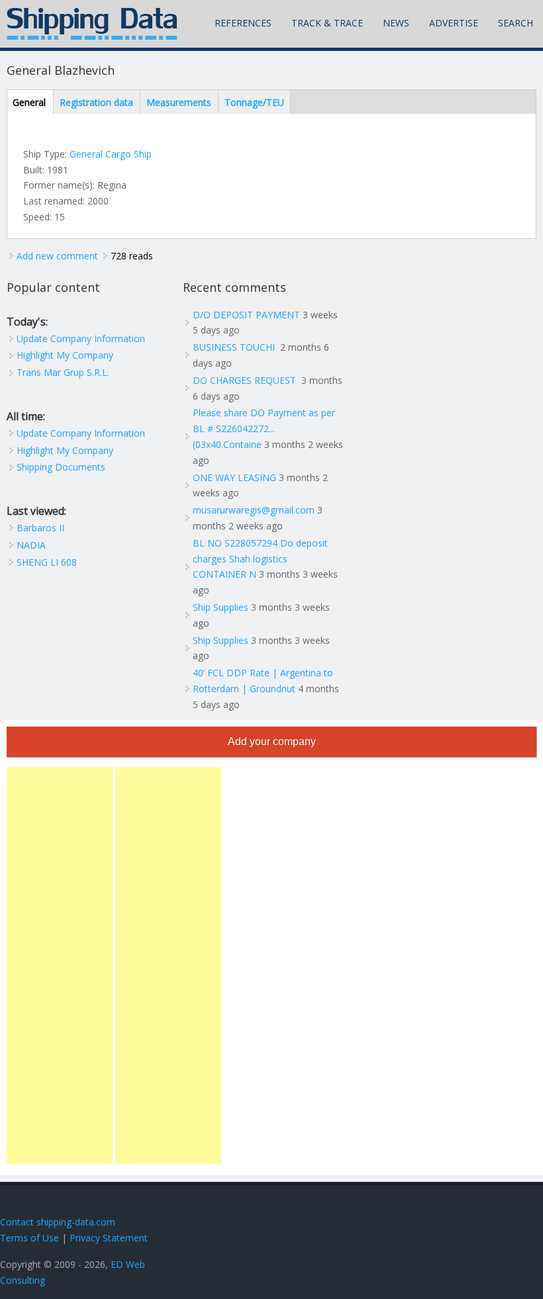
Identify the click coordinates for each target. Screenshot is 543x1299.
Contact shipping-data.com (57, 1222)
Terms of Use (29, 1238)
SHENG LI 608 (47, 562)
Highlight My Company (65, 355)
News (396, 23)
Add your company (272, 741)
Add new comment (57, 255)
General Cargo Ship (111, 154)
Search (515, 23)
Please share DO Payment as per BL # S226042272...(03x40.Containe (264, 428)
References (243, 23)
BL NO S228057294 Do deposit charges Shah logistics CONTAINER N (260, 559)
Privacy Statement (109, 1238)
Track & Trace (327, 23)
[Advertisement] (60, 965)
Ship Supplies (220, 607)
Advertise (453, 23)
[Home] (92, 23)
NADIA (31, 545)
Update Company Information (81, 338)
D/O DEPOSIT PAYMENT (246, 314)
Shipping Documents (61, 467)
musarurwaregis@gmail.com (254, 510)
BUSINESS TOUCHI (235, 347)
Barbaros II (40, 527)
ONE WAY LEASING (234, 477)
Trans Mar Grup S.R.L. (63, 372)
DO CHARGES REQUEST (246, 380)
